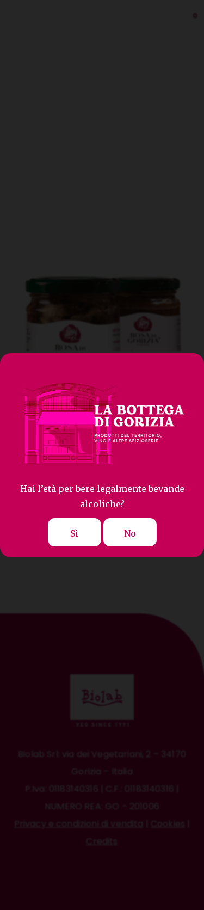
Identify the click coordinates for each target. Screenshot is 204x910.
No (130, 533)
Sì (74, 533)
